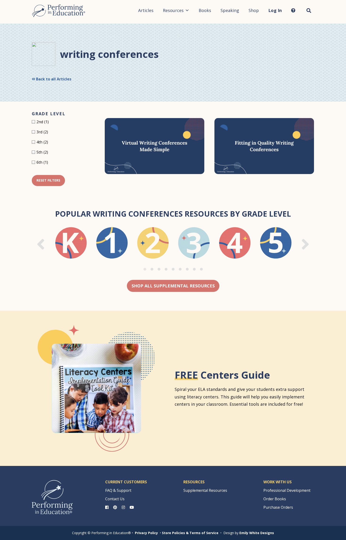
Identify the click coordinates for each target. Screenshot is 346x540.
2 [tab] (151, 269)
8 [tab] (194, 269)
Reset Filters (48, 180)
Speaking (230, 10)
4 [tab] (166, 269)
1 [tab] (144, 269)
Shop (254, 10)
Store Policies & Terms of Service (190, 533)
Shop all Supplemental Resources (173, 286)
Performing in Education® (58, 11)
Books (205, 10)
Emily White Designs (256, 533)
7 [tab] (187, 269)
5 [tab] (173, 269)
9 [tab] (201, 269)
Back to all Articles (53, 79)
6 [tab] (180, 269)
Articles (145, 10)
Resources (173, 10)
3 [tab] (159, 269)
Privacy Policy (146, 533)
